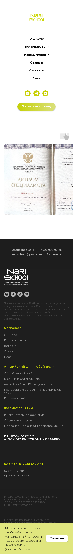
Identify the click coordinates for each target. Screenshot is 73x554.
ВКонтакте (54, 254)
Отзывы (36, 62)
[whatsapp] (20, 294)
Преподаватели (37, 46)
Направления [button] (35, 54)
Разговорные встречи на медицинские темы (33, 391)
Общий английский (18, 373)
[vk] (26, 294)
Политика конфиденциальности (27, 520)
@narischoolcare (22, 249)
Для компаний (14, 398)
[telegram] (13, 294)
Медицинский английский (23, 379)
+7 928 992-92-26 (50, 249)
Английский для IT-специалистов (28, 384)
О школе (36, 39)
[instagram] (6, 294)
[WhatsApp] (28, 93)
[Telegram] (36, 93)
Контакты (36, 70)
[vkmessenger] (45, 93)
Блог (36, 78)
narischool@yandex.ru (27, 254)
